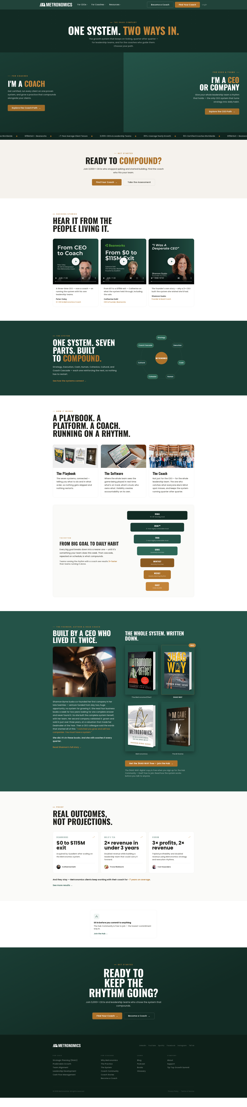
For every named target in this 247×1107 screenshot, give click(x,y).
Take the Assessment (139, 182)
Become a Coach (160, 4)
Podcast (141, 1064)
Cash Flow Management (64, 1074)
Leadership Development (64, 1071)
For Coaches (98, 4)
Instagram (182, 1045)
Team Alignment (60, 1067)
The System (106, 1067)
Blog (139, 1060)
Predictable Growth (62, 1064)
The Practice (107, 1064)
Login (204, 4)
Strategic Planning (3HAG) (65, 1060)
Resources (115, 4)
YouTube (152, 1045)
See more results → (63, 885)
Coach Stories (107, 1074)
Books (140, 1067)
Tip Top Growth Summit (178, 1067)
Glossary (141, 1071)
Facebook (171, 1045)
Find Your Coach (187, 4)
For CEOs (82, 4)
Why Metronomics (109, 1060)
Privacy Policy (173, 1091)
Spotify (161, 1045)
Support (171, 1064)
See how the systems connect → (69, 380)
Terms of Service (187, 1091)
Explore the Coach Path (26, 107)
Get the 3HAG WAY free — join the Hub (151, 763)
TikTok (191, 1045)
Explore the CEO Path (222, 111)
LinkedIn (142, 1045)
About (170, 1060)
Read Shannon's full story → (67, 747)
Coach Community (109, 1071)
